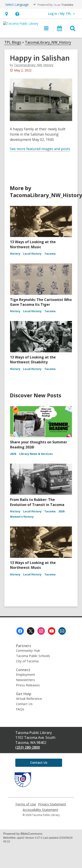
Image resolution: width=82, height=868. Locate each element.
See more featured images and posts (40, 148)
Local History (32, 254)
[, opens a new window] (23, 786)
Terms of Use (25, 804)
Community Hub (28, 650)
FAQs (20, 709)
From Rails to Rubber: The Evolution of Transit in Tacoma (37, 502)
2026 (13, 454)
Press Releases (28, 685)
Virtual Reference (29, 698)
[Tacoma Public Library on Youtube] (51, 631)
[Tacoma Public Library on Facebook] (20, 631)
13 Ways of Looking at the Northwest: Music (33, 244)
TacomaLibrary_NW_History (48, 42)
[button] (6, 14)
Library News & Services (36, 454)
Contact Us (24, 704)
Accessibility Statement (40, 810)
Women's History (22, 517)
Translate (67, 5)
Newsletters (25, 680)
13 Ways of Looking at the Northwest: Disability (33, 359)
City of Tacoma (27, 661)
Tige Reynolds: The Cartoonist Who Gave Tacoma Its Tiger (41, 302)
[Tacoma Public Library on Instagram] (41, 631)
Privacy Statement (52, 804)
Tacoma (50, 254)
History (15, 254)
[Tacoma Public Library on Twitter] (30, 631)
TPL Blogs (12, 42)
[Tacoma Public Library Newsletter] (62, 631)
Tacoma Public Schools (33, 655)
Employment (25, 674)
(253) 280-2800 (27, 747)
